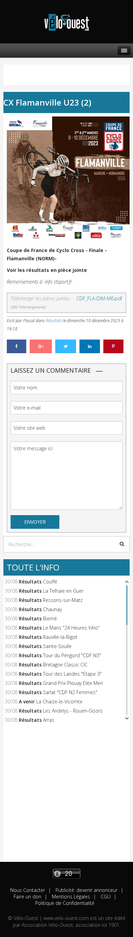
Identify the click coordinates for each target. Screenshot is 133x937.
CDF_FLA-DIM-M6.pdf (99, 298)
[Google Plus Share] (41, 346)
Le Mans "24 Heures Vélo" (71, 627)
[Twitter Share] (65, 346)
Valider (122, 544)
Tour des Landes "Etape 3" (72, 674)
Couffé (50, 581)
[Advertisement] (66, 795)
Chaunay (52, 609)
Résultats (54, 320)
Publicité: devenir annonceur (85, 890)
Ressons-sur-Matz (63, 600)
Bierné (50, 618)
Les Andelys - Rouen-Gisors (73, 710)
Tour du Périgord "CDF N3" (72, 655)
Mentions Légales (70, 896)
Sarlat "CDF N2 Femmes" (70, 692)
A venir (27, 701)
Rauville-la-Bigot (60, 637)
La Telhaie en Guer (63, 591)
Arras (48, 720)
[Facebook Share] (16, 346)
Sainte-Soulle (57, 646)
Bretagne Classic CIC (65, 664)
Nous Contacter (27, 890)
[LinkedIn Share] (89, 346)
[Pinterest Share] (113, 346)
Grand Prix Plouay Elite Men (73, 683)
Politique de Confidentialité (64, 903)
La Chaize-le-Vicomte (59, 701)
